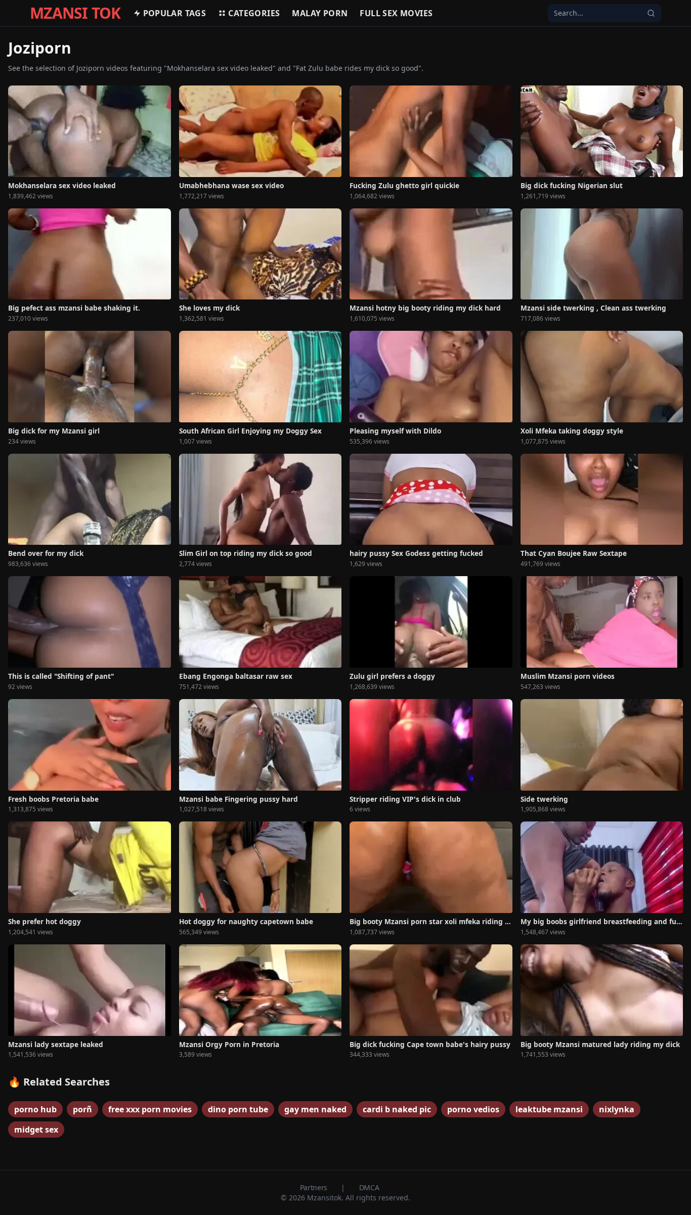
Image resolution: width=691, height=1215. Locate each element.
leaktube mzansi (549, 1109)
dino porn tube (238, 1109)
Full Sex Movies (396, 13)
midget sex (36, 1129)
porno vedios (473, 1109)
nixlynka (616, 1109)
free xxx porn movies (150, 1109)
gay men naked (315, 1109)
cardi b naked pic (397, 1109)
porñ (82, 1109)
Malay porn (320, 13)
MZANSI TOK (75, 13)
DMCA (369, 1187)
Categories (254, 13)
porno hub (35, 1109)
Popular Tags (174, 13)
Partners (314, 1187)
